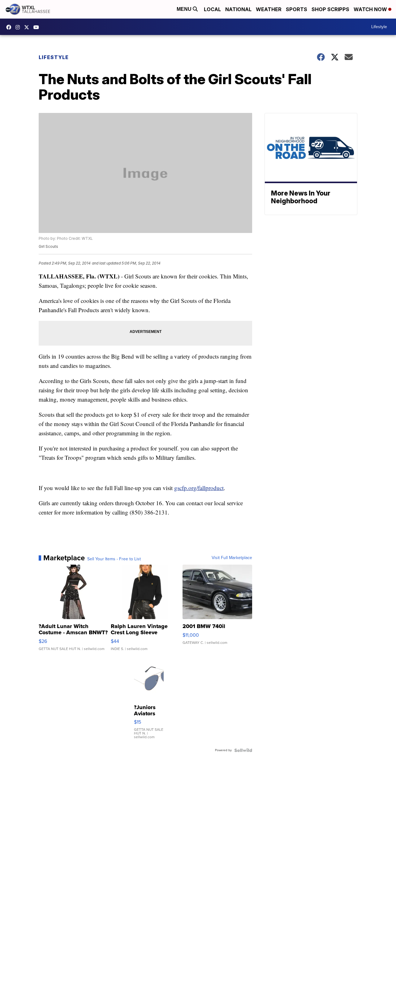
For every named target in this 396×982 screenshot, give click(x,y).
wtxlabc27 (19, 27)
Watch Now (371, 9)
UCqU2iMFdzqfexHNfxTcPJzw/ (37, 27)
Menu (185, 9)
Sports (296, 9)
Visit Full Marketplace (232, 558)
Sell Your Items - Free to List (114, 559)
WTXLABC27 (10, 27)
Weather (269, 9)
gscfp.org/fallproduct (199, 488)
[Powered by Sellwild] (243, 750)
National (238, 9)
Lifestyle (379, 27)
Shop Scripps (330, 9)
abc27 (28, 27)
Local (212, 9)
